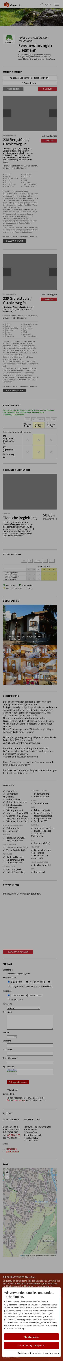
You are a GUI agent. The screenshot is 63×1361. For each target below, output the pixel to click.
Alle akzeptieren (31, 1337)
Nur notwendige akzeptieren (31, 1345)
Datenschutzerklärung (39, 1353)
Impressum (54, 1353)
